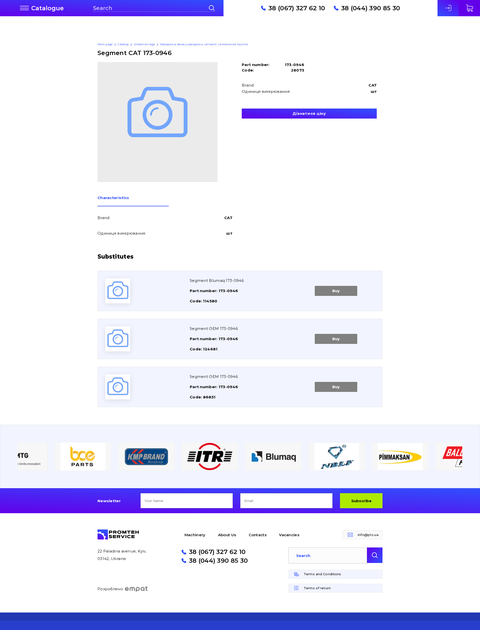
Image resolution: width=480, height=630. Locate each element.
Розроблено (110, 588)
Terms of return (317, 588)
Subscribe (361, 500)
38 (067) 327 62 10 (296, 8)
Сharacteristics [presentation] (113, 198)
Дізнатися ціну (309, 113)
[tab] (133, 201)
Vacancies (289, 534)
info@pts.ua (368, 535)
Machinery (195, 534)
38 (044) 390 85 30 (370, 8)
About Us (227, 534)
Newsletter (109, 501)
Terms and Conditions (322, 574)
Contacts (257, 534)
